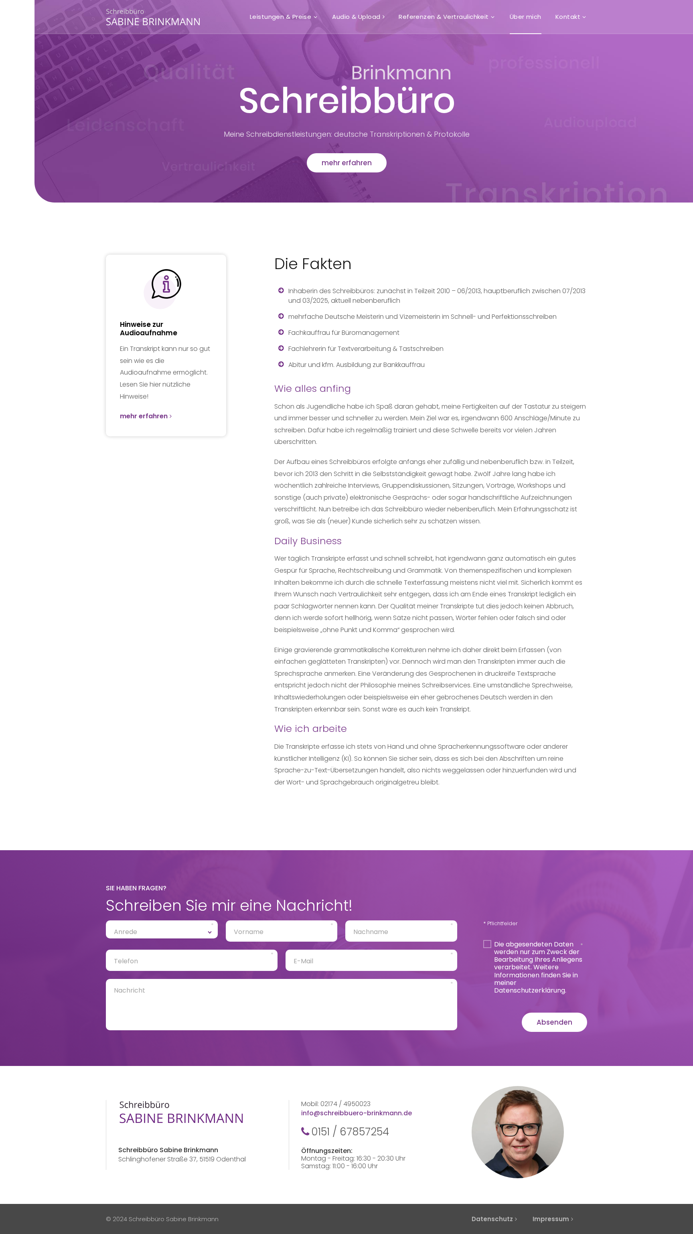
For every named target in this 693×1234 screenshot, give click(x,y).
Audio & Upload (356, 16)
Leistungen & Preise (281, 16)
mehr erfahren (347, 163)
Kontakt (567, 16)
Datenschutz (492, 1219)
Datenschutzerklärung (529, 990)
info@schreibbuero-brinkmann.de (356, 1113)
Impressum (551, 1219)
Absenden (554, 1022)
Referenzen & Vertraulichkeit (444, 16)
